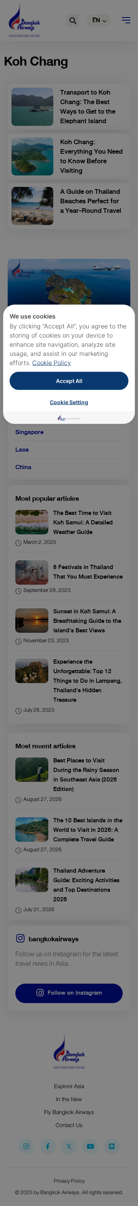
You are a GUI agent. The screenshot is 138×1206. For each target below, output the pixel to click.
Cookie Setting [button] (69, 402)
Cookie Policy (51, 363)
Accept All (69, 381)
